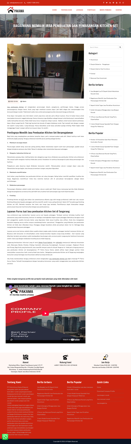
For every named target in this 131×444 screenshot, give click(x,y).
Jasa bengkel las (102, 403)
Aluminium (94, 60)
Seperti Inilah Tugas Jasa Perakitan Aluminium (105, 105)
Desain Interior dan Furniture (100, 69)
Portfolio (91, 10)
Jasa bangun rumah (103, 395)
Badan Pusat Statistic (45, 242)
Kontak (119, 10)
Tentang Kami (66, 10)
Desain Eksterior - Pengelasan (100, 64)
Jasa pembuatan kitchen (15, 107)
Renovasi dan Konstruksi (99, 78)
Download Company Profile (106, 391)
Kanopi (93, 73)
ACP (23, 199)
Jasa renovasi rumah (103, 399)
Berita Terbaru (105, 10)
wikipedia (59, 242)
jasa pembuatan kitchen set (58, 259)
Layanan (79, 10)
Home (54, 10)
